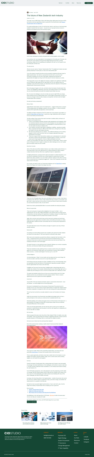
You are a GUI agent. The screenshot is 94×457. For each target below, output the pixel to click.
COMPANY (76, 432)
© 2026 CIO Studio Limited (9, 454)
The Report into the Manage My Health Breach (64, 423)
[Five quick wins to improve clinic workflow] (29, 416)
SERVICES (60, 432)
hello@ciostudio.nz (49, 435)
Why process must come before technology (45, 423)
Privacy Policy (87, 454)
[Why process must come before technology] (47, 416)
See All (71, 410)
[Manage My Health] (65, 416)
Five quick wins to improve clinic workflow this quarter (28, 423)
